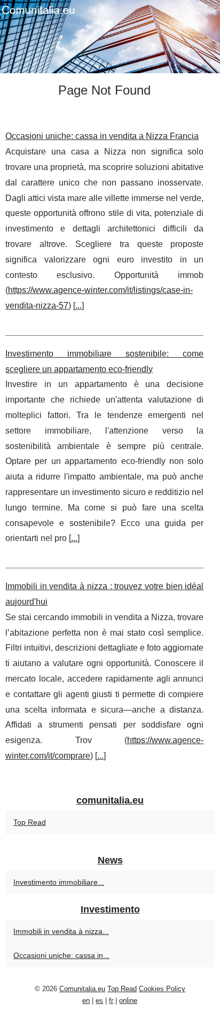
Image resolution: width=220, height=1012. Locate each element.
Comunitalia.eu (82, 989)
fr (111, 1000)
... (78, 305)
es (99, 1000)
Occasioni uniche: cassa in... (61, 955)
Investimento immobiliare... (58, 882)
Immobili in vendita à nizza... (61, 931)
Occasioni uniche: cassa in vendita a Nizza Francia (102, 136)
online (128, 1000)
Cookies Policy (162, 989)
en (86, 1000)
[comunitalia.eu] (110, 36)
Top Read (29, 822)
